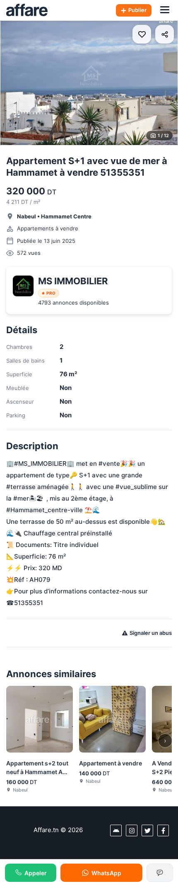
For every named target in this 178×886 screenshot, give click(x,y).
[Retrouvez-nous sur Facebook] (163, 830)
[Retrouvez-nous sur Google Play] (116, 830)
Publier (137, 10)
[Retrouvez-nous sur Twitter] (147, 830)
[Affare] (27, 10)
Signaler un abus (151, 632)
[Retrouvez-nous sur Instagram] (131, 830)
